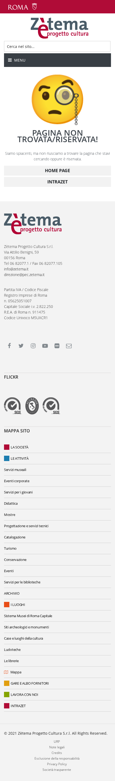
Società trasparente (57, 769)
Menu (19, 60)
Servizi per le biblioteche (22, 582)
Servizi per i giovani (18, 492)
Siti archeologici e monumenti (26, 627)
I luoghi (18, 604)
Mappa (15, 672)
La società (19, 447)
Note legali (57, 747)
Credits (57, 752)
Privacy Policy (57, 764)
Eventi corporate (16, 480)
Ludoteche (12, 649)
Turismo (10, 548)
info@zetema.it (16, 268)
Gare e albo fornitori (30, 683)
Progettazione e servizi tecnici (26, 525)
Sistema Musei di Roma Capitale (28, 615)
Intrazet (18, 705)
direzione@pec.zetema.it (24, 274)
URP (57, 741)
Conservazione (15, 559)
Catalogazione (14, 537)
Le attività (20, 458)
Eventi (8, 570)
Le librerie (11, 660)
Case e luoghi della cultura (23, 638)
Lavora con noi (24, 694)
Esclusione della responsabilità (56, 758)
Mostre (9, 514)
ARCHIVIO (12, 593)
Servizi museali (15, 469)
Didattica (10, 503)
